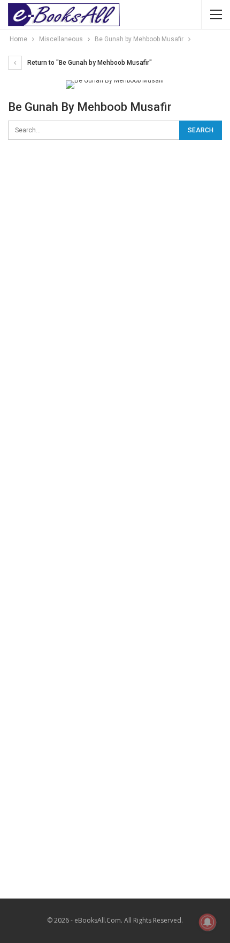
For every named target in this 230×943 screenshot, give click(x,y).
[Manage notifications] (207, 922)
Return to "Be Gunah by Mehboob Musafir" (89, 62)
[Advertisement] (115, 274)
